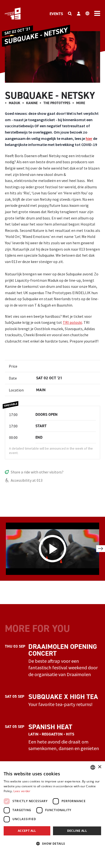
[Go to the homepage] (13, 13)
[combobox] (92, 767)
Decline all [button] (77, 831)
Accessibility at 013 (26, 480)
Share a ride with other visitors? (37, 472)
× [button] (99, 767)
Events (56, 13)
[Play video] (52, 549)
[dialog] (52, 806)
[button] (52, 843)
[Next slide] (100, 548)
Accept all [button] (27, 831)
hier (89, 138)
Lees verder (21, 791)
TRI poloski (72, 322)
